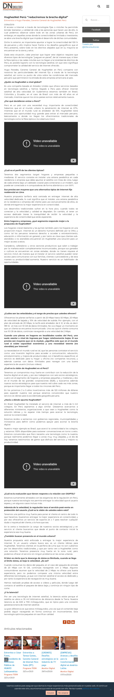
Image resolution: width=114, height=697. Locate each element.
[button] (6, 660)
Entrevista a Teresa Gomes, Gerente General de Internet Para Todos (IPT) (30, 660)
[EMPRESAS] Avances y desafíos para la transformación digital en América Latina (69, 662)
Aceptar (50, 693)
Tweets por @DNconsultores (90, 45)
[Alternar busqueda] (99, 6)
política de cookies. (91, 688)
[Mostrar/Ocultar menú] (108, 6)
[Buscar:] (96, 19)
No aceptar (63, 693)
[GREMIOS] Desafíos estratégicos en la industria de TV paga (50, 660)
